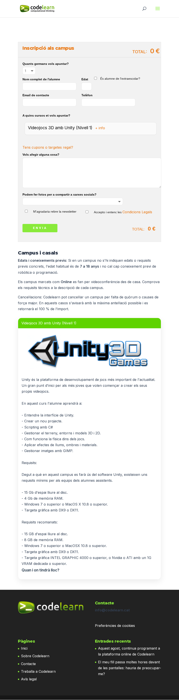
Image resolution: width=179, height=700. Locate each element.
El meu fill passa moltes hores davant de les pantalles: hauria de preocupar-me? (129, 668)
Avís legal (29, 679)
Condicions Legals (137, 212)
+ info (100, 128)
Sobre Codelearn (35, 656)
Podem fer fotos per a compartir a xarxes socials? (59, 194)
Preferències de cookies (115, 625)
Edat (84, 79)
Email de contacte (35, 95)
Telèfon (87, 95)
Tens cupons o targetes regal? (47, 147)
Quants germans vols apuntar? (45, 63)
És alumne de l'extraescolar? (120, 78)
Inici (24, 648)
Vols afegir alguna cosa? (40, 154)
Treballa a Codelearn (38, 671)
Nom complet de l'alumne (41, 79)
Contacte (28, 664)
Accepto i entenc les (123, 212)
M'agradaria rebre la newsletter (54, 211)
